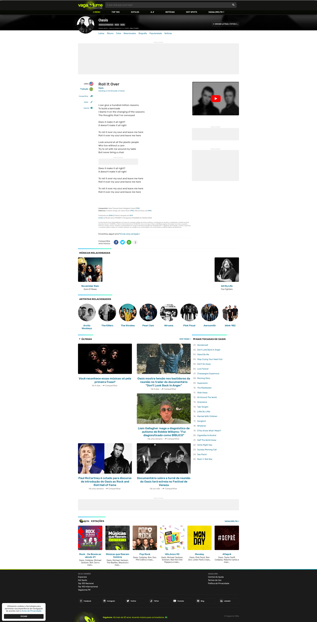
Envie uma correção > (130, 234)
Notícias (170, 12)
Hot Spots (191, 12)
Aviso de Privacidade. (32, 611)
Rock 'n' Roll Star (204, 459)
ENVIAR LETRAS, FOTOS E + (226, 24)
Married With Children (207, 416)
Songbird (201, 421)
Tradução (84, 89)
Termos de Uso (214, 580)
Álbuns (110, 33)
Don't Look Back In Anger (208, 350)
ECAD (100, 218)
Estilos (135, 12)
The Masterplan (204, 388)
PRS (137, 208)
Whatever (201, 426)
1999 (131, 215)
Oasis (103, 20)
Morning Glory (203, 378)
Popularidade (155, 33)
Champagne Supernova (208, 373)
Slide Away (202, 392)
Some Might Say (204, 445)
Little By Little (203, 411)
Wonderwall (202, 345)
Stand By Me (203, 354)
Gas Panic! (202, 454)
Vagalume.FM (215, 12)
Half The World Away (206, 440)
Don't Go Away (204, 364)
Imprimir (87, 108)
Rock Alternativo (106, 25)
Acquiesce (202, 402)
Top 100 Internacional (88, 586)
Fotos (118, 33)
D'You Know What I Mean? (209, 430)
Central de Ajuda (216, 577)
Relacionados (130, 33)
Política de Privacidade (218, 583)
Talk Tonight (202, 407)
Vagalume (90, 5)
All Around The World (207, 397)
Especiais (82, 577)
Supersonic (202, 383)
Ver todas (184, 339)
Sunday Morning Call (207, 449)
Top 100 (116, 12)
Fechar (24, 616)
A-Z (152, 12)
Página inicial (103, 28)
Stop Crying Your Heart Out (209, 359)
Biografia (143, 33)
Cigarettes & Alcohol (206, 435)
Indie (123, 25)
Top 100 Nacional (86, 583)
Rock (117, 25)
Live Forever (203, 369)
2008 (111, 215)
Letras (101, 33)
